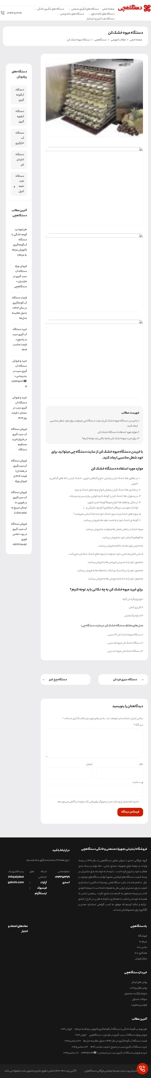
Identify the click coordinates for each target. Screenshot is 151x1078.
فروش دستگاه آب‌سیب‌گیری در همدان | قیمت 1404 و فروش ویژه (19, 471)
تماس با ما (142, 947)
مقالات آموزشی (118, 40)
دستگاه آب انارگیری (19, 138)
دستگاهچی (100, 40)
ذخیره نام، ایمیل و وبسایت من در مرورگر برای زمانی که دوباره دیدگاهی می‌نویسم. (98, 802)
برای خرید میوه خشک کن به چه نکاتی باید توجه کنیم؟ (109, 438)
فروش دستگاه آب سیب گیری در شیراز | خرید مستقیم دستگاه (19, 439)
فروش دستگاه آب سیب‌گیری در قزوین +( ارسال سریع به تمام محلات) (19, 502)
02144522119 (14, 13)
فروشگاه (142, 936)
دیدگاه (138, 725)
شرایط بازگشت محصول (135, 994)
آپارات (43, 882)
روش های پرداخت (138, 988)
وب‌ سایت (137, 782)
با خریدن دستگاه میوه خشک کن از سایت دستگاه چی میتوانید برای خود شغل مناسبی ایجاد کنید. (94, 423)
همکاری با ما (141, 953)
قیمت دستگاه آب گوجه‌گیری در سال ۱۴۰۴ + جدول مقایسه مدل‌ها (19, 308)
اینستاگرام (41, 893)
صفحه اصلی (108, 9)
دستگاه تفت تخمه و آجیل (19, 184)
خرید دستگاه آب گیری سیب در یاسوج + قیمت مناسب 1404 (19, 339)
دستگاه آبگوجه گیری (20, 95)
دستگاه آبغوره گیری (20, 116)
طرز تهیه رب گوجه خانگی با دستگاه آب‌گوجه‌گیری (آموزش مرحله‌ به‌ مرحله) (19, 242)
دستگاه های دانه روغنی (72, 14)
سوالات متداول (139, 999)
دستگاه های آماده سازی (102, 14)
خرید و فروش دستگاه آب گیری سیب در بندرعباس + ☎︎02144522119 (19, 374)
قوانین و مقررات (139, 1005)
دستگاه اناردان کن (20, 159)
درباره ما (143, 942)
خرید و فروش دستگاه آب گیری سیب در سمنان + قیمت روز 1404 (19, 408)
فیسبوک (42, 888)
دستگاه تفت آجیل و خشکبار (100, 19)
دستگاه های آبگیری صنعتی (85, 9)
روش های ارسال (139, 982)
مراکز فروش (141, 959)
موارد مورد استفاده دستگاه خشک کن (117, 432)
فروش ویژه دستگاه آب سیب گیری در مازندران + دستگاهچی (20, 276)
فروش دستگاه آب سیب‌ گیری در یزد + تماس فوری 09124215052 (19, 534)
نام (141, 764)
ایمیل (89, 764)
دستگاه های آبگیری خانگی (50, 9)
